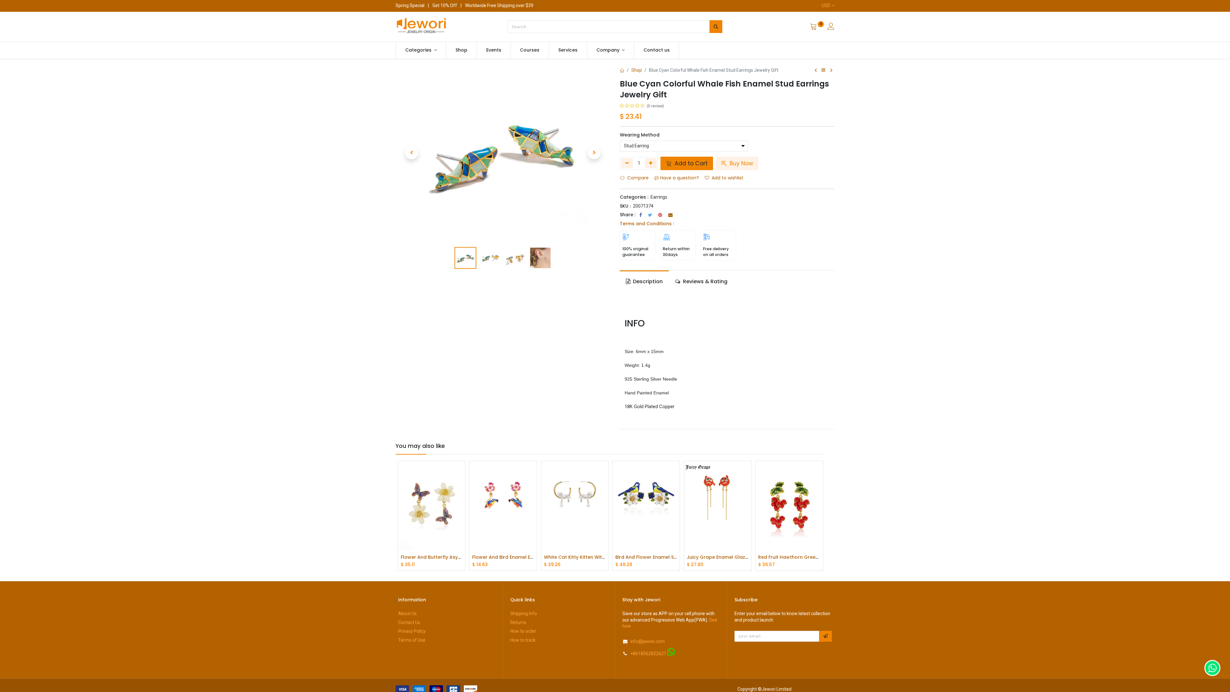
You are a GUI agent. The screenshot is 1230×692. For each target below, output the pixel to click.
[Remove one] (627, 163)
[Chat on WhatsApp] (1212, 668)
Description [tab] (647, 281)
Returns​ (518, 622)
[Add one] (651, 163)
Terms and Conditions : (647, 223)
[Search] (715, 26)
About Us (407, 613)
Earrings (659, 197)
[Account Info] (830, 27)
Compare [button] (638, 178)
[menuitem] (461, 50)
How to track (523, 640)
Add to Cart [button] (690, 163)
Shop (636, 70)
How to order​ (523, 631)
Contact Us (409, 622)
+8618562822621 (648, 653)
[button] (412, 152)
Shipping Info (523, 613)
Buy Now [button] (740, 163)
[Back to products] (823, 70)
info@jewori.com (647, 641)
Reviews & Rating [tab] (704, 281)
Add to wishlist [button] (727, 178)
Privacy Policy (412, 631)
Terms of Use (411, 640)
